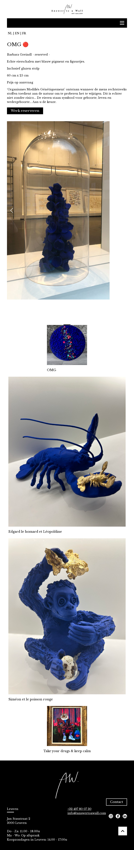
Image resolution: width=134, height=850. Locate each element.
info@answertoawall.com (87, 813)
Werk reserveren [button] (25, 111)
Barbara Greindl (19, 54)
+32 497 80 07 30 (79, 809)
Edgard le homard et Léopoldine (35, 532)
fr (24, 33)
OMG (51, 370)
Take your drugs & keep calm (67, 751)
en (17, 33)
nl (10, 33)
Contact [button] (116, 802)
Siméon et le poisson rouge (30, 699)
